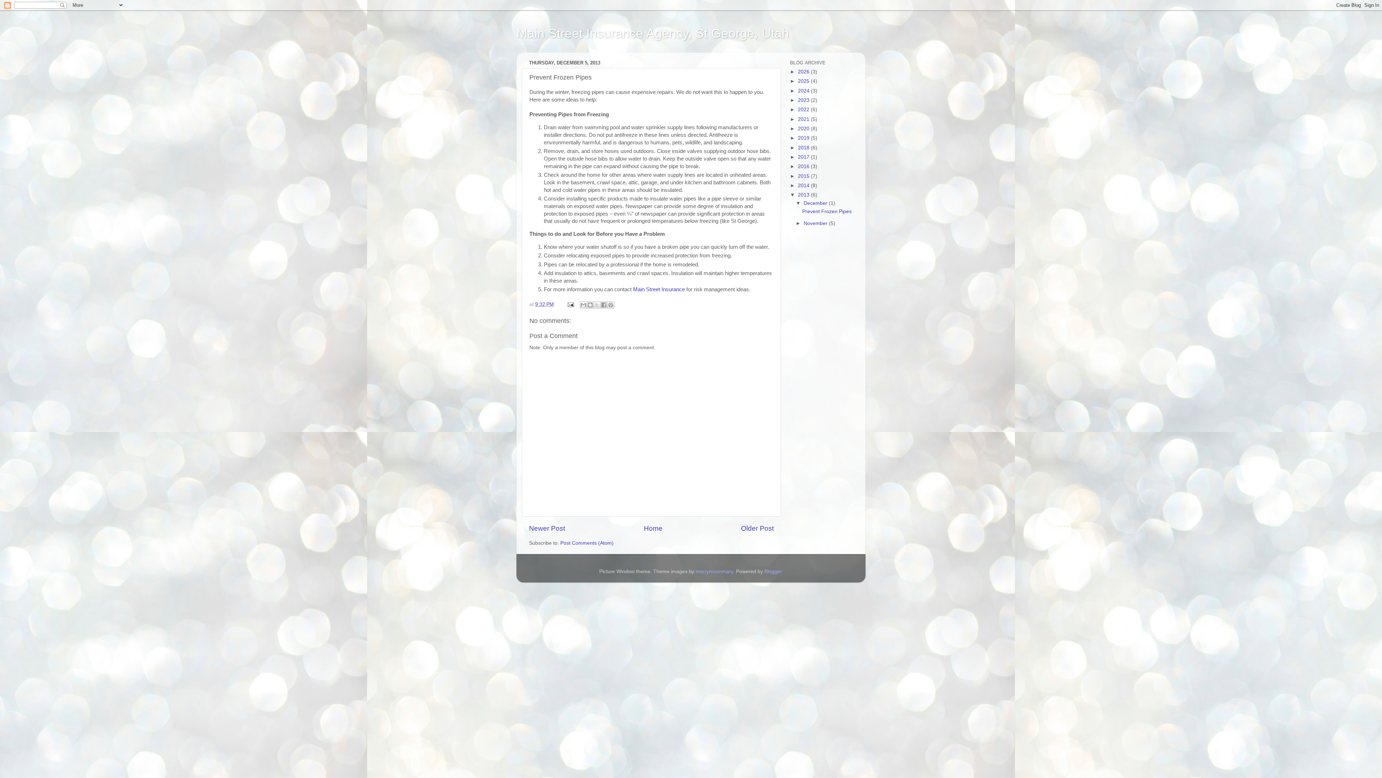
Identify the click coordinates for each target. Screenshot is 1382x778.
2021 (804, 119)
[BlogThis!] (590, 305)
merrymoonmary (714, 571)
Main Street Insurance (659, 289)
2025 (804, 81)
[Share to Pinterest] (610, 305)
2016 (804, 166)
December (816, 203)
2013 (804, 195)
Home (653, 528)
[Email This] (583, 305)
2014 (804, 185)
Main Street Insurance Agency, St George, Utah (652, 33)
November (816, 223)
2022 (804, 109)
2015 (804, 176)
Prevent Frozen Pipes (827, 211)
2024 (804, 91)
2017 (804, 157)
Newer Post (547, 528)
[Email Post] (570, 304)
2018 (804, 147)
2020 (804, 128)
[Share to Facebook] (604, 305)
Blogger (773, 571)
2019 (804, 138)
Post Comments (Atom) (587, 543)
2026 (804, 72)
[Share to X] (597, 305)
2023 (804, 100)
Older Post (757, 528)
